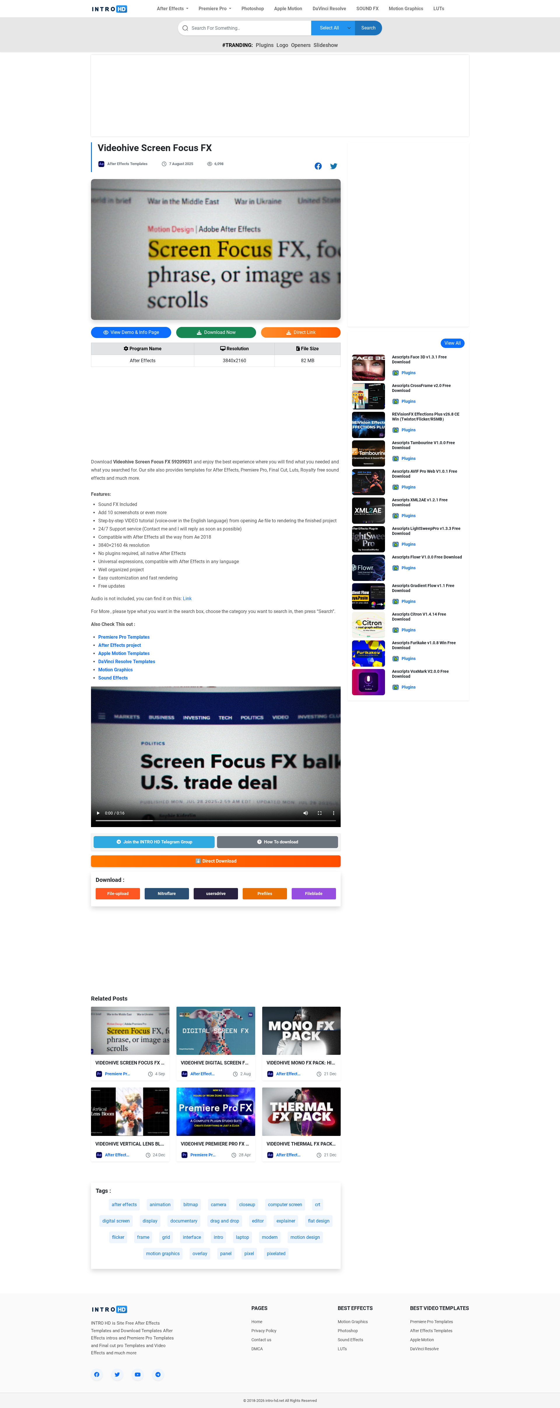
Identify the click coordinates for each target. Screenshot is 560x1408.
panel (226, 1253)
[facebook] (97, 1374)
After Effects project (119, 645)
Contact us (261, 1339)
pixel (249, 1253)
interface (192, 1237)
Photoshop (348, 1330)
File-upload (118, 893)
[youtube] (138, 1374)
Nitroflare (167, 893)
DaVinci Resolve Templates (126, 661)
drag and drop (224, 1221)
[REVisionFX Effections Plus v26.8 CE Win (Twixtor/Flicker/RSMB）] (368, 424)
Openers (301, 45)
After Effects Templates (127, 164)
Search (368, 28)
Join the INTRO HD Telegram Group (157, 842)
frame (143, 1237)
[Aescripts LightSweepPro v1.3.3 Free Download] (368, 539)
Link (187, 598)
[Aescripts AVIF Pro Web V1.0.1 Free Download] (368, 481)
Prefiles (265, 893)
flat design (319, 1221)
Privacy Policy (263, 1330)
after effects (124, 1204)
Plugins (265, 45)
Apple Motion (422, 1339)
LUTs (342, 1348)
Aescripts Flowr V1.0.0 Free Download (427, 557)
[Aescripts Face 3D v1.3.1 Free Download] (368, 367)
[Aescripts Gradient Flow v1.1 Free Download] (368, 596)
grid (166, 1237)
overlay (199, 1253)
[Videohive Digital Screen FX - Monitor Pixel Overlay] (215, 1031)
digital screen (116, 1221)
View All (452, 343)
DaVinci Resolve (424, 1348)
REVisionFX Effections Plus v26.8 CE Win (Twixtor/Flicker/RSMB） (425, 416)
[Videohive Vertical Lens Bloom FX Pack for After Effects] (130, 1111)
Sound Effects (113, 678)
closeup (247, 1204)
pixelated (276, 1253)
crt (317, 1204)
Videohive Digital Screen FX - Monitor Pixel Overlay (244, 1063)
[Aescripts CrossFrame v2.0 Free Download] (368, 396)
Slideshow (326, 45)
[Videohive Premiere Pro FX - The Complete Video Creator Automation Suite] (215, 1111)
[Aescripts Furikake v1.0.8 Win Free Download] (368, 653)
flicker (118, 1237)
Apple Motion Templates (124, 653)
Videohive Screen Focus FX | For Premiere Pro (150, 1063)
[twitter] (117, 1374)
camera (218, 1204)
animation (160, 1204)
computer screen (285, 1204)
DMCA (257, 1348)
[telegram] (158, 1374)
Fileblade (314, 893)
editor (258, 1221)
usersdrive (216, 893)
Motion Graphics (115, 670)
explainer (285, 1221)
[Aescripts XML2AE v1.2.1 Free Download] (368, 510)
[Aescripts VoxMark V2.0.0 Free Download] (368, 681)
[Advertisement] (280, 95)
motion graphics (163, 1253)
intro (218, 1237)
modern (270, 1237)
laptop (242, 1237)
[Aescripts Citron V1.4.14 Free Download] (368, 624)
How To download (281, 842)
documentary (183, 1221)
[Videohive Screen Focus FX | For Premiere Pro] (130, 1031)
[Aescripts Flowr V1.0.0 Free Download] (368, 567)
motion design (305, 1237)
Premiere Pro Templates (124, 637)
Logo (282, 45)
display (150, 1221)
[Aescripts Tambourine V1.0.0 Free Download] (368, 453)
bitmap (190, 1204)
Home (256, 1321)
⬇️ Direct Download (216, 861)
